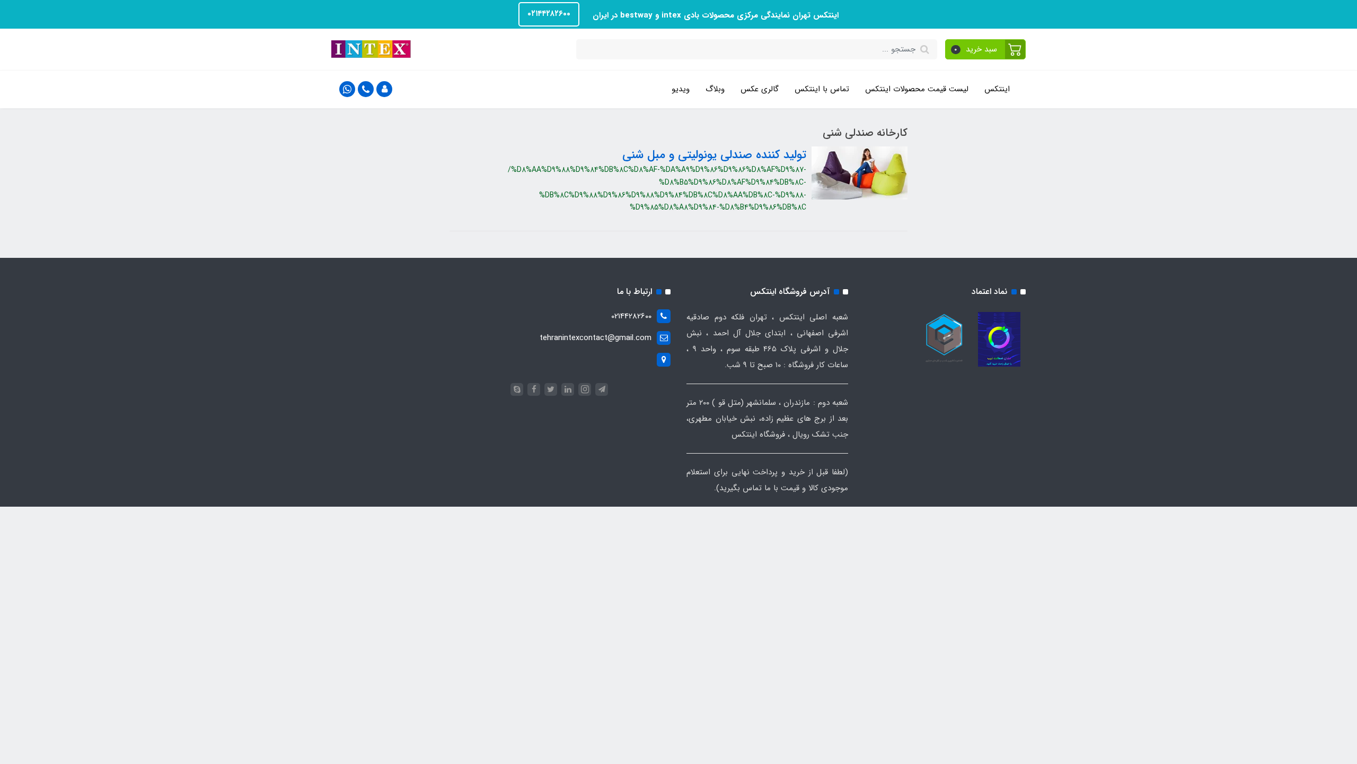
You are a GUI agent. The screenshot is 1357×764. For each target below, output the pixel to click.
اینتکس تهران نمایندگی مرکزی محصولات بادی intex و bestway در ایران (714, 15)
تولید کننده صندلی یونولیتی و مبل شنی (714, 155)
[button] (985, 49)
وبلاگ (715, 89)
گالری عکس (760, 89)
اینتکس (997, 89)
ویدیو (681, 89)
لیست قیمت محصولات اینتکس (916, 89)
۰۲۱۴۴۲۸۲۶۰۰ (548, 13)
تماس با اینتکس (822, 89)
